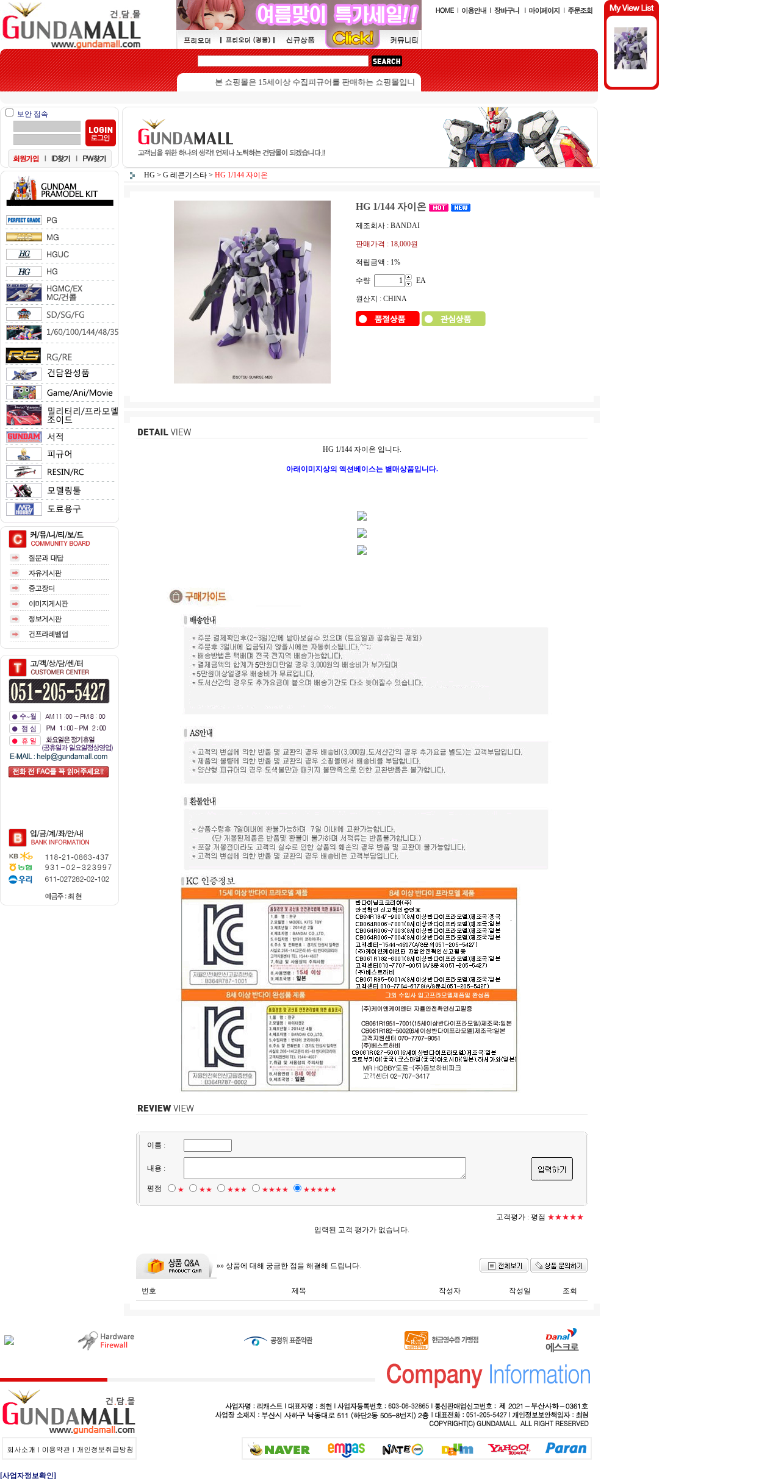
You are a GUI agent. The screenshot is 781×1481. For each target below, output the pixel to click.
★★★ (237, 1189)
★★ (205, 1189)
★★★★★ (320, 1189)
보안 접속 (32, 114)
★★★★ (275, 1189)
